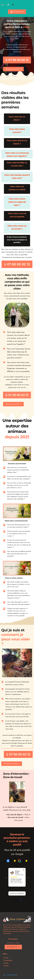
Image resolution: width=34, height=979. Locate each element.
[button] (13, 4)
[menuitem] (5, 958)
